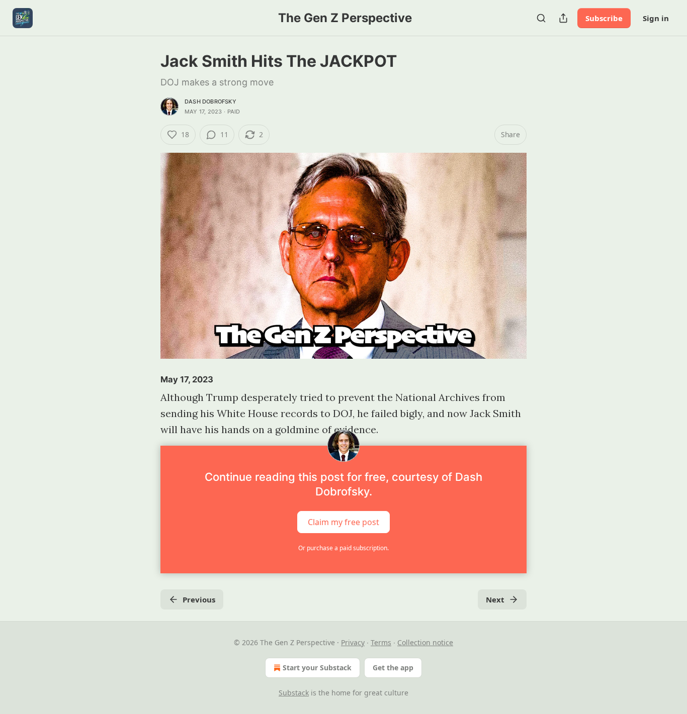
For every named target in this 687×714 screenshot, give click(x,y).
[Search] (541, 18)
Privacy (353, 642)
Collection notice (425, 642)
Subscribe (604, 18)
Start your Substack (317, 667)
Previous (199, 599)
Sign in (656, 18)
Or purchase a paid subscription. (343, 548)
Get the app (393, 667)
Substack (294, 692)
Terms (381, 642)
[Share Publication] (563, 18)
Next (495, 599)
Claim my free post (343, 522)
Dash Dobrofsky (210, 101)
